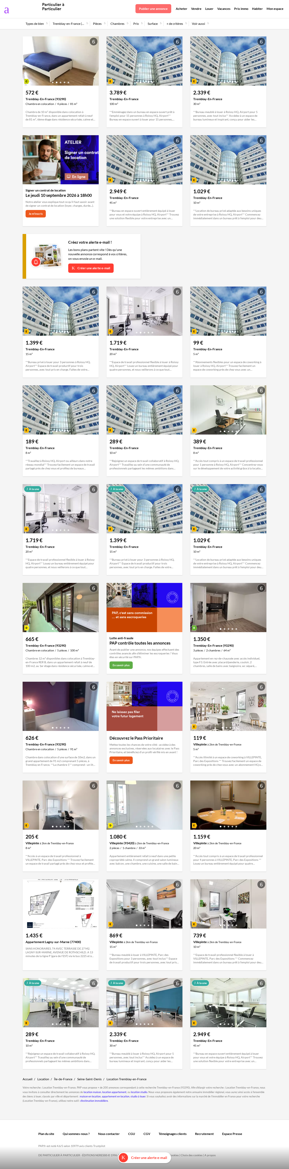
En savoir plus (121, 665)
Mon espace (275, 8)
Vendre (196, 8)
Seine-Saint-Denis (89, 1079)
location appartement (114, 1092)
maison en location (90, 1096)
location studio (139, 1092)
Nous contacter (109, 1134)
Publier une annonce (153, 8)
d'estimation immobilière (94, 1100)
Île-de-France (63, 1079)
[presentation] (26, 62)
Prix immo (241, 8)
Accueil (27, 1079)
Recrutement (204, 1134)
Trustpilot (99, 1146)
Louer (209, 8)
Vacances (223, 8)
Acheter (181, 8)
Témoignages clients (173, 1134)
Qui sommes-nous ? (76, 1134)
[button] (53, 81)
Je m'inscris (36, 213)
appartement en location (115, 1096)
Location (43, 1079)
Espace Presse (232, 1134)
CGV (147, 1134)
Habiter (257, 8)
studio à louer (138, 1096)
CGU (131, 1134)
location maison (92, 1092)
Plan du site (46, 1134)
